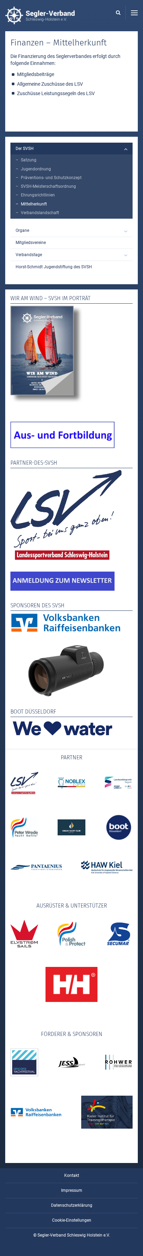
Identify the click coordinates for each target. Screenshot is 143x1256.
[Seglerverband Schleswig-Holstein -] (40, 21)
